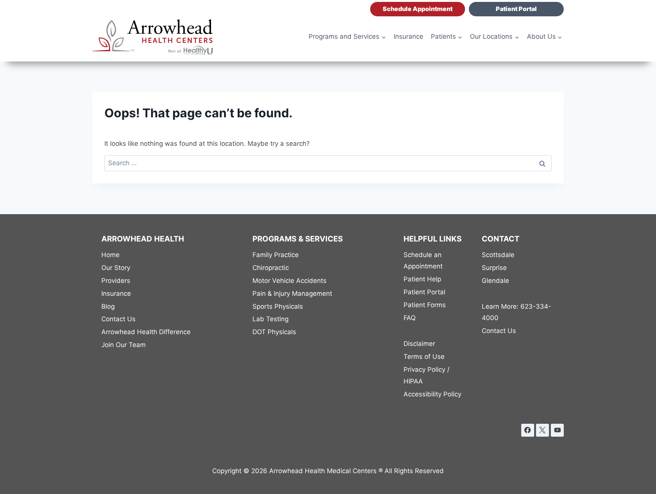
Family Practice (275, 255)
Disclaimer (419, 343)
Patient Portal (516, 9)
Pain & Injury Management (292, 293)
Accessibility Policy (432, 394)
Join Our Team (123, 345)
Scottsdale (498, 255)
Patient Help (422, 279)
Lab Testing (270, 319)
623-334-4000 (516, 312)
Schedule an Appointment (423, 260)
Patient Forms (425, 305)
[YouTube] (557, 430)
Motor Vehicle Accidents (289, 280)
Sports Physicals (277, 306)
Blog (108, 306)
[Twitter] (542, 430)
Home (110, 255)
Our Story (115, 267)
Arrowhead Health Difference (146, 332)
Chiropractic (270, 267)
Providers (115, 280)
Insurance (408, 36)
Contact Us (118, 319)
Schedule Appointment (418, 9)
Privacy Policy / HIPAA (426, 375)
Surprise (494, 267)
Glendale (495, 280)
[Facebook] (527, 430)
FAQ (410, 318)
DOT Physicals (274, 332)
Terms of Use (424, 356)
